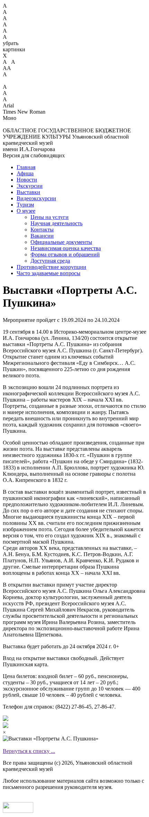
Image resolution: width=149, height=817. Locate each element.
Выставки (28, 192)
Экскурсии (30, 186)
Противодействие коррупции (51, 267)
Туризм (25, 205)
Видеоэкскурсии (36, 198)
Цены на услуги (49, 217)
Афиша (25, 173)
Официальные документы (61, 242)
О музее (26, 211)
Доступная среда (50, 261)
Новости (27, 180)
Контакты (42, 229)
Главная (26, 167)
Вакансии (42, 236)
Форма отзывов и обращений (65, 254)
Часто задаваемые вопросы (48, 273)
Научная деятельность (56, 223)
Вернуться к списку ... (29, 751)
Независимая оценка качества (65, 248)
